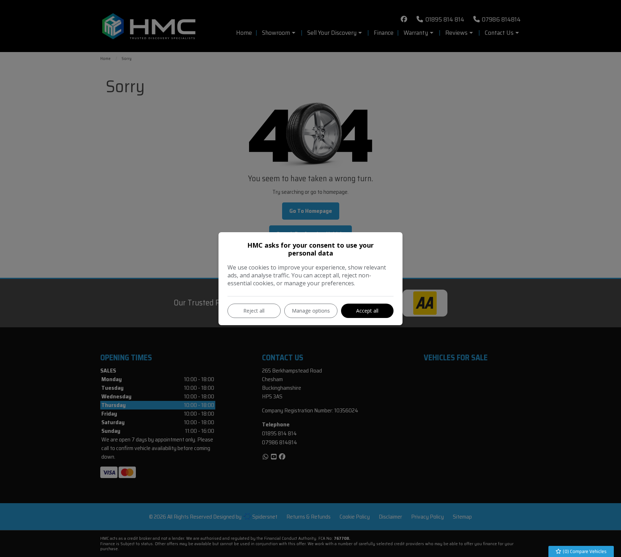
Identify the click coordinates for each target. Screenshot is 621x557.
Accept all (367, 310)
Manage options (311, 310)
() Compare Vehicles (584, 551)
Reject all (253, 310)
